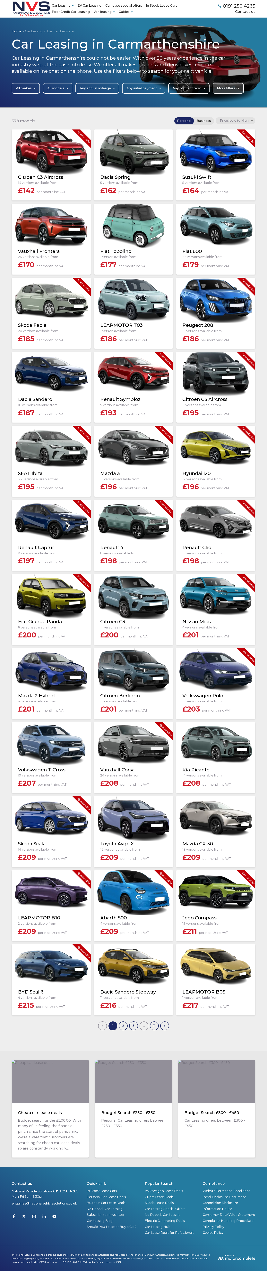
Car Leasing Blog (100, 1221)
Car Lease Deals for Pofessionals (169, 1233)
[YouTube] (54, 1217)
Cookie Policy (213, 1233)
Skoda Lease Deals (159, 1203)
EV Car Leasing (89, 5)
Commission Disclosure (220, 1203)
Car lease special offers (123, 5)
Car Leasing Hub (157, 1227)
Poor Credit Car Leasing (71, 12)
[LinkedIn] (44, 1217)
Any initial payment (141, 88)
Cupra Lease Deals (159, 1197)
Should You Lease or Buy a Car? (111, 1227)
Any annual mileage (95, 88)
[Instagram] (34, 1217)
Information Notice (217, 1209)
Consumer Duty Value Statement (229, 1215)
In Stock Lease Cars (161, 5)
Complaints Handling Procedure (228, 1221)
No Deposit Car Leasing (105, 1209)
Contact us (245, 12)
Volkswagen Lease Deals (164, 1191)
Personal (184, 121)
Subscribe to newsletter (106, 1215)
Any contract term (187, 88)
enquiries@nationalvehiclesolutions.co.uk (44, 1203)
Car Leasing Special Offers (165, 1209)
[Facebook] (14, 1217)
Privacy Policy (213, 1227)
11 (154, 1026)
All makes (24, 88)
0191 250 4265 (65, 1191)
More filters (228, 88)
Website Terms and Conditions (226, 1191)
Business (204, 121)
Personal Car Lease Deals (106, 1197)
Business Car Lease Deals (106, 1203)
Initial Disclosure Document (224, 1197)
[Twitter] (24, 1217)
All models (55, 88)
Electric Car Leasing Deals (165, 1221)
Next (164, 1025)
